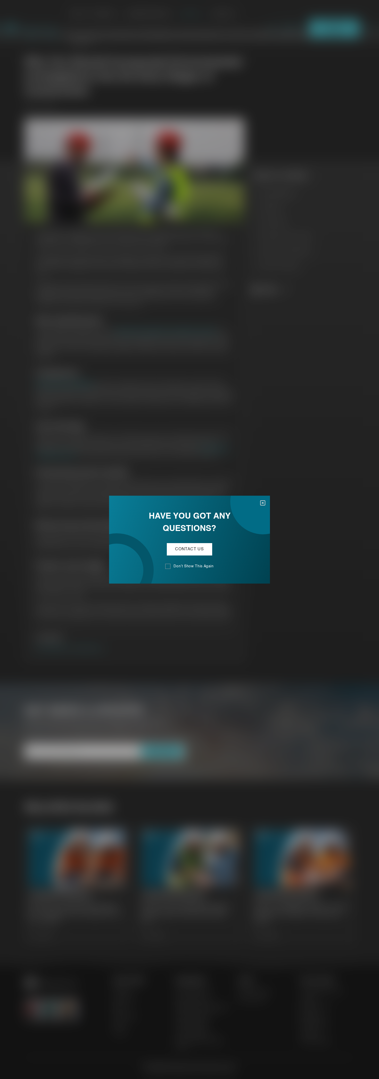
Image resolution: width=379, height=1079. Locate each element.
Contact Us (189, 549)
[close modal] (263, 503)
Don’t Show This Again (193, 566)
